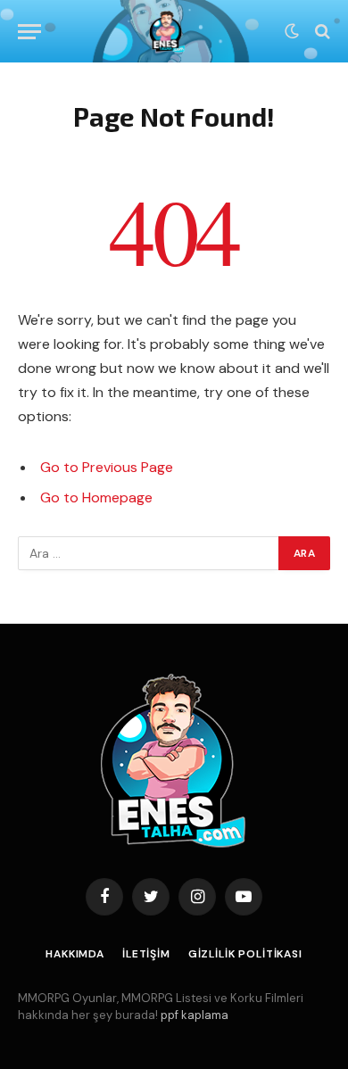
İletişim (146, 954)
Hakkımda (75, 954)
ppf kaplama (194, 1015)
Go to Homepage (96, 497)
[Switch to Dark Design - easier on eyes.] (291, 31)
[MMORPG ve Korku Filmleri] (167, 31)
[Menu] (29, 32)
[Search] (320, 32)
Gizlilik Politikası (245, 954)
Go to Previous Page (106, 467)
